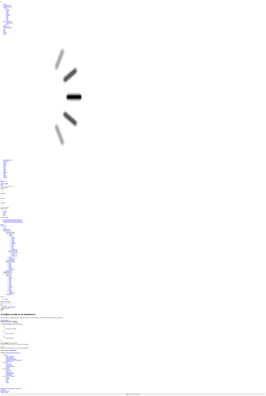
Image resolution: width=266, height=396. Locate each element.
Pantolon (8, 15)
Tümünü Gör (14, 249)
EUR (4, 183)
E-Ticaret (129, 394)
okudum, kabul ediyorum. (12, 324)
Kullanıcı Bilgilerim (10, 366)
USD (2, 183)
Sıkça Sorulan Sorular (11, 358)
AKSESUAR (6, 26)
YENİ (4, 4)
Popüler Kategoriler (10, 260)
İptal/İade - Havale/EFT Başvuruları (14, 360)
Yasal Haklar (9, 375)
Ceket (7, 20)
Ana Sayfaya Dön (4, 320)
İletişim (7, 371)
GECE (4, 25)
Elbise (7, 9)
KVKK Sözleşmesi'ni (7, 324)
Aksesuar (5, 177)
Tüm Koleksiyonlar (7, 6)
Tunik (7, 12)
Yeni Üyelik (8, 363)
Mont (4, 171)
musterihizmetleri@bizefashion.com (12, 352)
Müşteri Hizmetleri (10, 356)
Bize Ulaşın (3, 388)
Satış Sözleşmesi (9, 372)
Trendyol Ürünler (4, 392)
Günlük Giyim (9, 22)
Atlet (7, 17)
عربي (5, 181)
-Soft (127, 394)
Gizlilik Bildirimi (10, 373)
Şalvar (4, 175)
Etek (7, 16)
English (2, 181)
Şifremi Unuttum (11, 307)
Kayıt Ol (7, 308)
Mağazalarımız (9, 361)
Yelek (4, 166)
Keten (7, 24)
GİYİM (5, 8)
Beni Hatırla (5, 307)
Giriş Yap (3, 308)
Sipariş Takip (18, 388)
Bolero (7, 14)
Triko (4, 167)
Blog (7, 388)
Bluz (7, 11)
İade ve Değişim (9, 357)
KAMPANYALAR (7, 160)
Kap (7, 19)
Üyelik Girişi (9, 365)
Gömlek (8, 10)
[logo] (133, 1)
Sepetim (8, 367)
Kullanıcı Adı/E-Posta (5, 301)
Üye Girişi (5, 299)
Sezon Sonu (6, 161)
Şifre (2, 304)
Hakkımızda (8, 370)
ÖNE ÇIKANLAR (7, 21)
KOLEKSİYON (7, 5)
